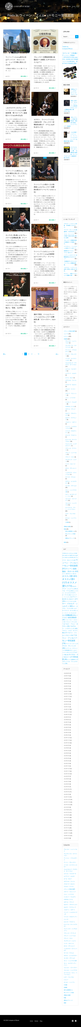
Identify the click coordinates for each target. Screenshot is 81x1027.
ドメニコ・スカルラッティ (70, 916)
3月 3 (36, 153)
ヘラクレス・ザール (71, 622)
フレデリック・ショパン (70, 941)
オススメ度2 (73, 573)
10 (39, 354)
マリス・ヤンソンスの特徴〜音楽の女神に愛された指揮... (70, 235)
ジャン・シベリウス (70, 397)
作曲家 (65, 339)
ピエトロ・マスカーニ (70, 435)
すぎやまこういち (69, 406)
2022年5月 (66, 786)
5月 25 (37, 88)
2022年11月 (67, 771)
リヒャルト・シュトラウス (70, 970)
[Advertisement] (70, 188)
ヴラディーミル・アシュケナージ (70, 661)
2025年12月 (67, 694)
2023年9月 (66, 745)
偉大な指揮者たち (69, 531)
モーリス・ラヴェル (70, 477)
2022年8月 (66, 779)
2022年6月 (66, 784)
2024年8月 (66, 719)
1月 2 (36, 283)
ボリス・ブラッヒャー (70, 468)
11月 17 (9, 203)
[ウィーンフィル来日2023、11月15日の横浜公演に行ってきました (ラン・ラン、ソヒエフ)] (16, 155)
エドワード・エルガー (70, 373)
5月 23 (9, 139)
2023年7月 (66, 750)
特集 (65, 529)
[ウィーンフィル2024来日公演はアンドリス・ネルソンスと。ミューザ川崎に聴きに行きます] (16, 41)
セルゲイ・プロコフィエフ (70, 904)
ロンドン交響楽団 (72, 659)
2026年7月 (66, 676)
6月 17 (37, 220)
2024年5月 (66, 727)
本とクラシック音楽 (70, 534)
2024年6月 (66, 725)
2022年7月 (66, 781)
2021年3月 (66, 822)
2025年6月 (66, 701)
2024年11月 (67, 712)
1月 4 (8, 268)
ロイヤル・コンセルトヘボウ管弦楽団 (70, 656)
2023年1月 (66, 766)
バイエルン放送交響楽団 (69, 617)
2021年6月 (66, 815)
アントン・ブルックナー (70, 862)
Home (63, 6)
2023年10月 (67, 743)
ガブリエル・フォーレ (70, 380)
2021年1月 (66, 828)
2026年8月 (66, 673)
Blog (73, 6)
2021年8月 (66, 810)
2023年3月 (66, 761)
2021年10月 (67, 804)
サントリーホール (70, 601)
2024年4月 (66, 730)
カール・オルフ (69, 377)
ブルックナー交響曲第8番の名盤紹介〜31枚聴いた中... (70, 242)
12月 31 (9, 333)
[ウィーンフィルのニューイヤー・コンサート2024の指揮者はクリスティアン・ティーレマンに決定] (44, 236)
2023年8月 (66, 748)
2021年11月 (67, 802)
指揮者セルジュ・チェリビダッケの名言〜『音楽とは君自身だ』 (70, 304)
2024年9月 (66, 717)
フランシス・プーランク (70, 933)
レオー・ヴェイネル (70, 513)
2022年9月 (66, 776)
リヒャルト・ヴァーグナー (70, 967)
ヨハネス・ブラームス (70, 485)
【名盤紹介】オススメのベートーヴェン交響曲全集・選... (70, 263)
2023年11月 (67, 740)
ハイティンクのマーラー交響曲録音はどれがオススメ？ (70, 256)
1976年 (65, 553)
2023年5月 (66, 755)
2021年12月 (67, 799)
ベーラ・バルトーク (70, 464)
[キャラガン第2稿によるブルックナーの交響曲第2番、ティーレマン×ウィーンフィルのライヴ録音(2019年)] (16, 219)
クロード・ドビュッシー (70, 891)
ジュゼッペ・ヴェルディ (70, 897)
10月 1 (37, 345)
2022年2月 (66, 794)
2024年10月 (67, 714)
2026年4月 (66, 683)
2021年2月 (66, 825)
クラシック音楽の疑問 (69, 331)
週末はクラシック (69, 538)
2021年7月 (66, 812)
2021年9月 (66, 807)
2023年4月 (66, 758)
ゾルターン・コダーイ (70, 422)
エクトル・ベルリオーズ (70, 873)
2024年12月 (67, 709)
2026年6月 (66, 678)
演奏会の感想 (67, 526)
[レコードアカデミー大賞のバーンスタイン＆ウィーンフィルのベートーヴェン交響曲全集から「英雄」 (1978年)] (16, 284)
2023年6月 (66, 753)
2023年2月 (66, 763)
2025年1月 (66, 706)
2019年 (72, 557)
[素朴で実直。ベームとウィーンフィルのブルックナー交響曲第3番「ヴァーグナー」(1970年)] (44, 298)
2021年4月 (66, 820)
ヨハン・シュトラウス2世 (70, 960)
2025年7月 (66, 699)
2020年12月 (67, 830)
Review (69, 6)
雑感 (65, 542)
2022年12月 (67, 768)
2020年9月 (66, 838)
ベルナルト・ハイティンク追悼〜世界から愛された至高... (70, 269)
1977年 (70, 553)
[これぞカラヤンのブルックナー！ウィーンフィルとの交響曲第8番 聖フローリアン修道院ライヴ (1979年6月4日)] (16, 92)
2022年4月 (66, 789)
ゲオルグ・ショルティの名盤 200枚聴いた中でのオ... (70, 225)
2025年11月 (67, 696)
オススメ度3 (69, 576)
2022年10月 (67, 773)
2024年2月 (66, 735)
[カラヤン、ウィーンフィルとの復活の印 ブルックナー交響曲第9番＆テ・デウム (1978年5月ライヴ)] (44, 104)
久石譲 (67, 522)
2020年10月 (67, 835)
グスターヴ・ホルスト (70, 384)
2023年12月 (67, 737)
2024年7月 (66, 722)
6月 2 (8, 76)
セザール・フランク (70, 409)
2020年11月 (67, 833)
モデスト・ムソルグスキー (70, 955)
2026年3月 (66, 686)
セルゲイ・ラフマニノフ (70, 907)
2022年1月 (66, 797)
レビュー (66, 336)
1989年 (66, 557)
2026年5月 (66, 681)
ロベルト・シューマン (70, 518)
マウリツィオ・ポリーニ (72, 643)
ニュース (66, 333)
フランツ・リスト (69, 457)
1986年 (66, 555)
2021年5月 (66, 817)
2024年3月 (66, 732)
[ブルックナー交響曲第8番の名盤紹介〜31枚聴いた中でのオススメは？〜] (44, 41)
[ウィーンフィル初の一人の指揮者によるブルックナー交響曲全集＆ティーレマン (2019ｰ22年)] (44, 169)
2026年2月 (66, 688)
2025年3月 (66, 704)
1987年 (71, 555)
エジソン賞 (65, 573)
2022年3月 (66, 791)
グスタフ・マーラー (70, 389)
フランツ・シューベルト (70, 935)
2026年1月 (66, 691)
